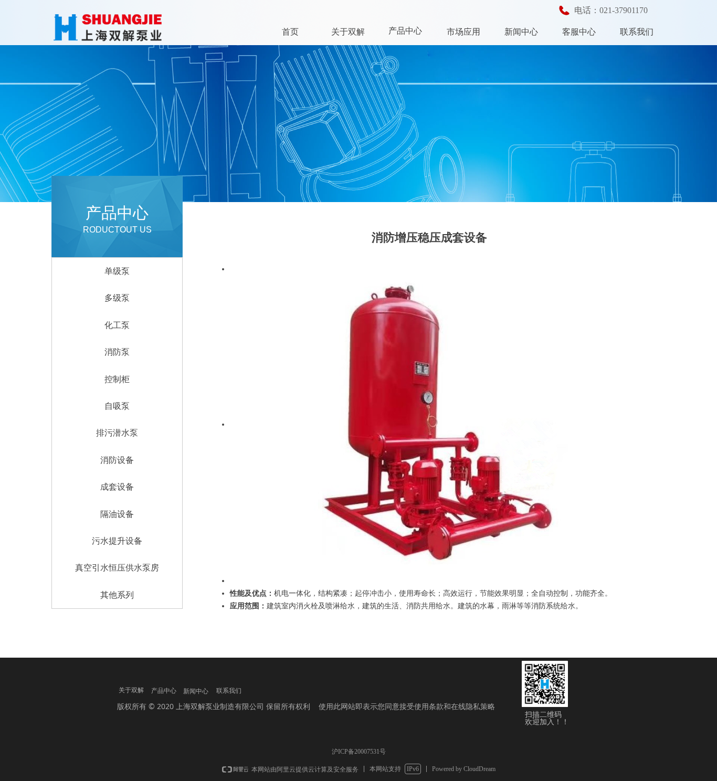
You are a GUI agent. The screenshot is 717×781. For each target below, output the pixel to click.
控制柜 (117, 379)
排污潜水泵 (117, 432)
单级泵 (117, 271)
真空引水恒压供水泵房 (117, 567)
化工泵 (117, 325)
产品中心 (405, 30)
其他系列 (117, 594)
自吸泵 (117, 406)
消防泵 (117, 351)
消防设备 (117, 460)
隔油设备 (117, 514)
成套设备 (117, 486)
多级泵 (117, 297)
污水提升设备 (117, 540)
